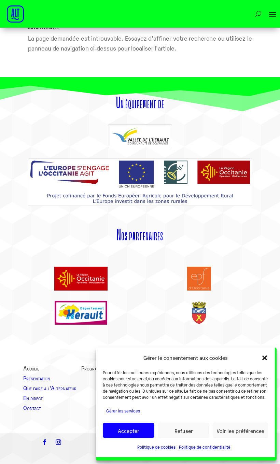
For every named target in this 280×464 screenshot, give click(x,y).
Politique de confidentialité (204, 447)
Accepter (128, 430)
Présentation (36, 378)
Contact (32, 407)
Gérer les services (123, 410)
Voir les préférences (240, 430)
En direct (33, 398)
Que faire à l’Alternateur (49, 388)
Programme (93, 368)
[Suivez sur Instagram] (58, 442)
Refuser (183, 430)
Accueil (31, 368)
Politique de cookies (156, 447)
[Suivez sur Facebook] (44, 442)
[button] (264, 357)
